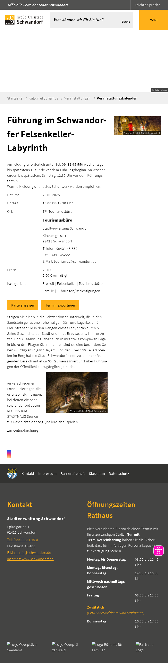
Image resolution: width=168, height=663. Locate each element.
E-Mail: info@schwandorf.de (29, 552)
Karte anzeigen (23, 305)
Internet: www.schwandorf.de (30, 559)
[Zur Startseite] (25, 20)
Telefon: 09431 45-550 (60, 248)
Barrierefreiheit (73, 473)
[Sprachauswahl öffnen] (127, 4)
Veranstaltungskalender (117, 98)
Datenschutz (119, 473)
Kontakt (28, 473)
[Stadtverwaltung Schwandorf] (44, 538)
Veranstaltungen (77, 98)
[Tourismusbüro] (75, 240)
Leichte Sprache (147, 4)
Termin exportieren (60, 305)
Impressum (47, 473)
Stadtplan (97, 473)
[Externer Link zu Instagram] (9, 454)
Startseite (15, 98)
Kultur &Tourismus (43, 98)
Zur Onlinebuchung (22, 430)
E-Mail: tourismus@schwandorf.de (69, 261)
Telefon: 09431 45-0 (22, 539)
